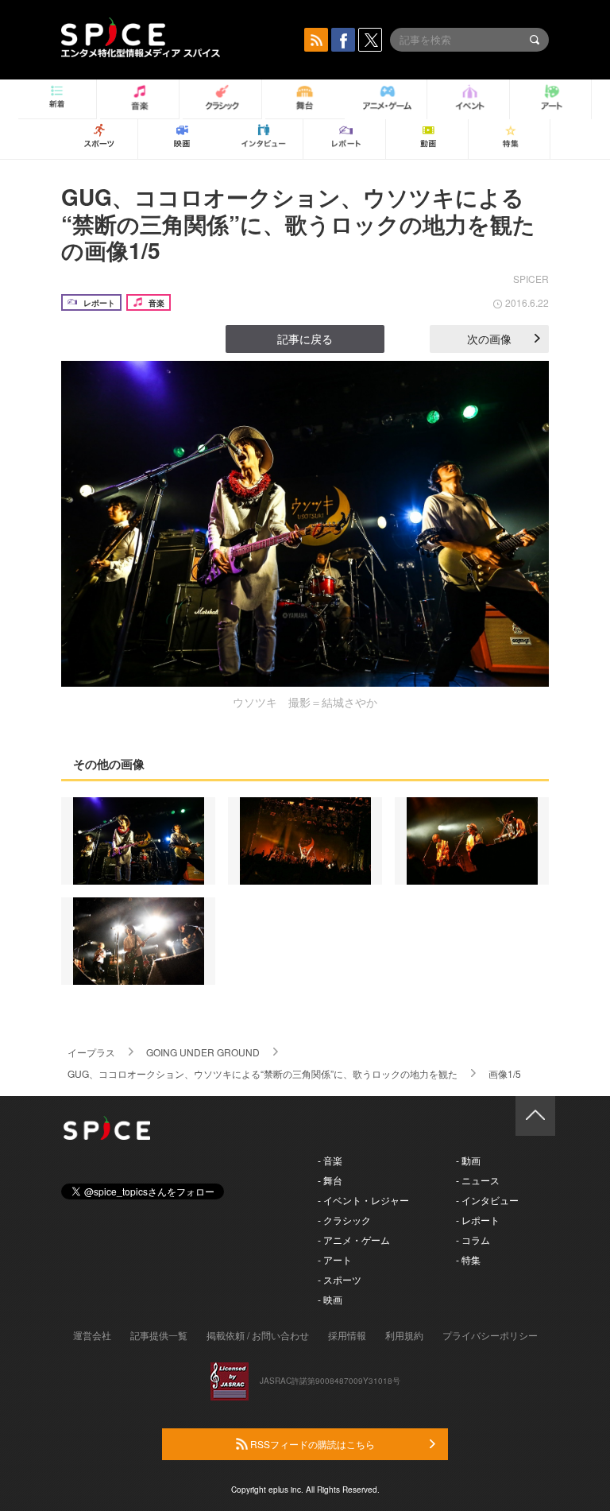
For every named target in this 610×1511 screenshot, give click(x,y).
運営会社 (92, 1335)
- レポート (478, 1219)
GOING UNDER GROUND (203, 1052)
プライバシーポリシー (490, 1335)
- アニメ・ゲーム (354, 1239)
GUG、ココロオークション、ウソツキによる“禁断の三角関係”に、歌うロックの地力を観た (263, 1073)
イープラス (91, 1052)
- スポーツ (339, 1279)
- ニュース (478, 1180)
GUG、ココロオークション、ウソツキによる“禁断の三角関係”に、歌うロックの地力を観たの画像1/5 (298, 223)
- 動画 (468, 1160)
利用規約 (404, 1335)
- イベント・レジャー (363, 1200)
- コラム (473, 1239)
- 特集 (468, 1259)
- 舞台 (330, 1180)
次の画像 (489, 339)
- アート (335, 1259)
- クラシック (344, 1219)
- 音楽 (330, 1160)
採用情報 (347, 1335)
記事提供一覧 (158, 1335)
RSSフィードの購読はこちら (311, 1444)
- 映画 (330, 1299)
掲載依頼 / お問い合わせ (258, 1335)
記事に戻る (305, 339)
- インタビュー (487, 1200)
